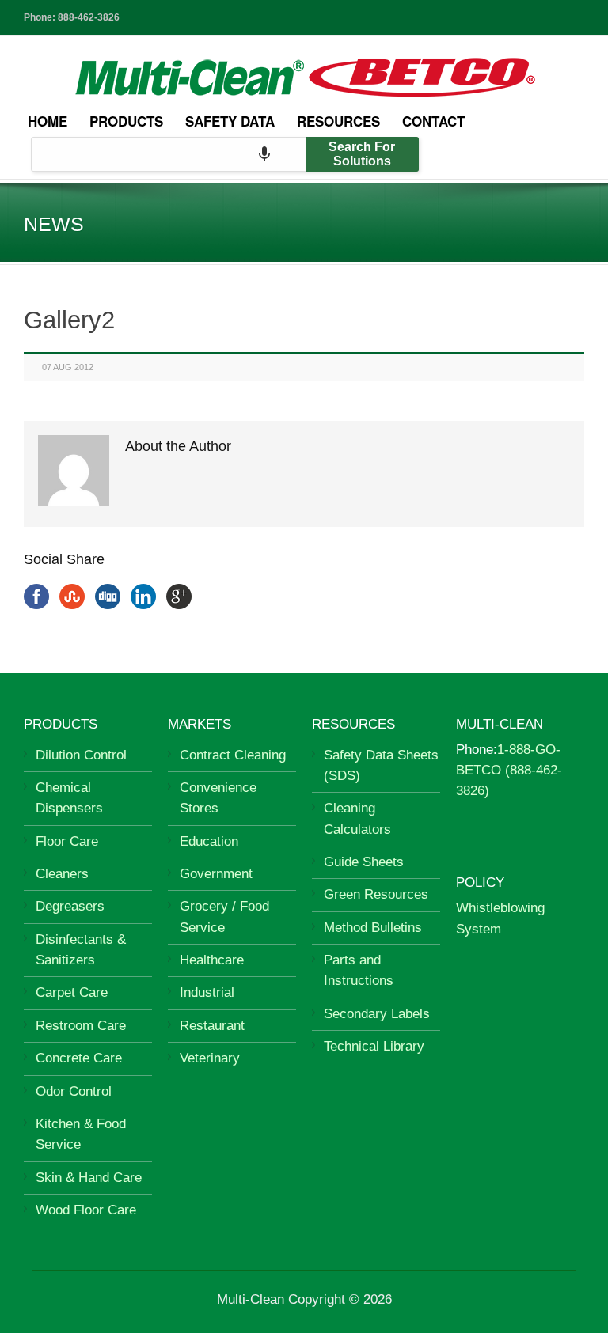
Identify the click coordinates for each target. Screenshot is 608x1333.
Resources (338, 121)
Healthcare (212, 960)
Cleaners (62, 873)
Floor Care (67, 841)
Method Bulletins (373, 927)
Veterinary (210, 1058)
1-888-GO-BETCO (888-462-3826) (509, 770)
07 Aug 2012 (67, 367)
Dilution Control (81, 755)
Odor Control (74, 1091)
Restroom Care (81, 1025)
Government (216, 873)
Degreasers (70, 906)
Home (47, 121)
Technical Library (374, 1046)
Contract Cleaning (233, 755)
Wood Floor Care (86, 1209)
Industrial (207, 992)
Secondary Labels (377, 1013)
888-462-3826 (89, 17)
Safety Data (230, 121)
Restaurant (212, 1025)
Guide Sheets (364, 861)
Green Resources (376, 894)
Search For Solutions (362, 154)
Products (126, 121)
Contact (433, 121)
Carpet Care (72, 992)
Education (209, 841)
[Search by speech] (264, 154)
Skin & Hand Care (89, 1177)
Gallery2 (69, 320)
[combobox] (168, 154)
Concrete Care (79, 1058)
